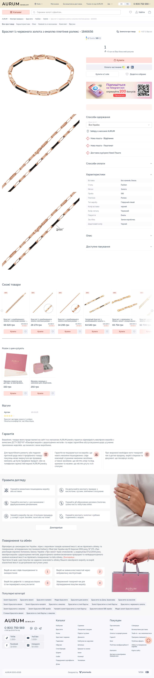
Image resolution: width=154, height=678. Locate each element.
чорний (124, 207)
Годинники (59, 641)
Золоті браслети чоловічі (36, 604)
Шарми (58, 653)
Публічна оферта (138, 641)
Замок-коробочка (128, 220)
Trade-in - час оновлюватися (142, 633)
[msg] (148, 640)
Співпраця (135, 626)
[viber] (31, 628)
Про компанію (115, 626)
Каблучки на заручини (85, 641)
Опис (34, 24)
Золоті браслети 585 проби (39, 609)
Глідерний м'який (128, 202)
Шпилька (81, 645)
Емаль (133, 180)
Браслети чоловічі (44, 600)
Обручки (59, 645)
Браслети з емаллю (57, 604)
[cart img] (15, 302)
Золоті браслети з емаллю (14, 609)
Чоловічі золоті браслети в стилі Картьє (70, 609)
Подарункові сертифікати (65, 660)
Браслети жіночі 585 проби (101, 609)
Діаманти (81, 637)
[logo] (15, 3)
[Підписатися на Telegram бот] (119, 90)
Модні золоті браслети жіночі (127, 609)
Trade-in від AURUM (94, 4)
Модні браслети (61, 600)
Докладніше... (69, 557)
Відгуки (72, 24)
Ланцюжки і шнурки (85, 629)
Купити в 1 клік (102, 74)
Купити (120, 60)
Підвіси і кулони (83, 633)
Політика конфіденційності (119, 645)
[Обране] (130, 12)
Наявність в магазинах (47, 24)
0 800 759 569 (141, 4)
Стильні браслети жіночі (13, 613)
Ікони (79, 653)
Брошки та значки (84, 649)
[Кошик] (149, 12)
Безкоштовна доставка (72, 4)
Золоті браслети (10, 600)
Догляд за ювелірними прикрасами (118, 655)
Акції (111, 629)
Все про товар (8, 24)
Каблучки (59, 626)
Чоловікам (81, 660)
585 (122, 194)
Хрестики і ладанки (62, 637)
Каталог (17, 12)
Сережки (81, 626)
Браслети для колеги (79, 600)
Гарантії (112, 637)
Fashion (124, 185)
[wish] (25, 331)
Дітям (58, 664)
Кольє (58, 633)
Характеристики (23, 24)
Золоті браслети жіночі (12, 604)
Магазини (55, 4)
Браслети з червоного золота (133, 604)
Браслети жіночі (26, 600)
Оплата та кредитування (118, 633)
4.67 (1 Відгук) (146, 32)
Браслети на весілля (126, 600)
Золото (124, 189)
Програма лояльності (139, 637)
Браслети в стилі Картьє (78, 604)
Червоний (125, 211)
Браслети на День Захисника (103, 600)
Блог (111, 641)
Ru (128, 4)
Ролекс (124, 198)
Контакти (113, 650)
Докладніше (56, 527)
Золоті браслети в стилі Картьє (104, 604)
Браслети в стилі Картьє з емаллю (41, 613)
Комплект (63, 24)
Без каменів (126, 180)
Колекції (80, 656)
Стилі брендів (60, 649)
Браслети (59, 629)
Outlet (58, 656)
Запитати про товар (128, 32)
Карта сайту (136, 650)
